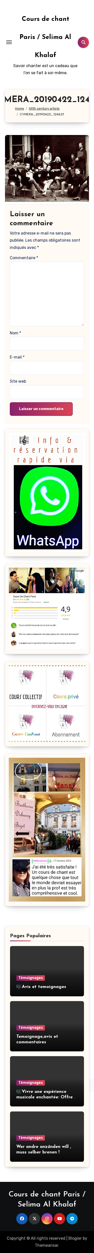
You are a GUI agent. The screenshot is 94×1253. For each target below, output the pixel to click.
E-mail (17, 357)
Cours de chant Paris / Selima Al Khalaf (45, 37)
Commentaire (24, 257)
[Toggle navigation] (9, 42)
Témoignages (30, 978)
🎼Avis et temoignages (41, 987)
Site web (18, 381)
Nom (15, 333)
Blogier (75, 1238)
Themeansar (46, 1245)
